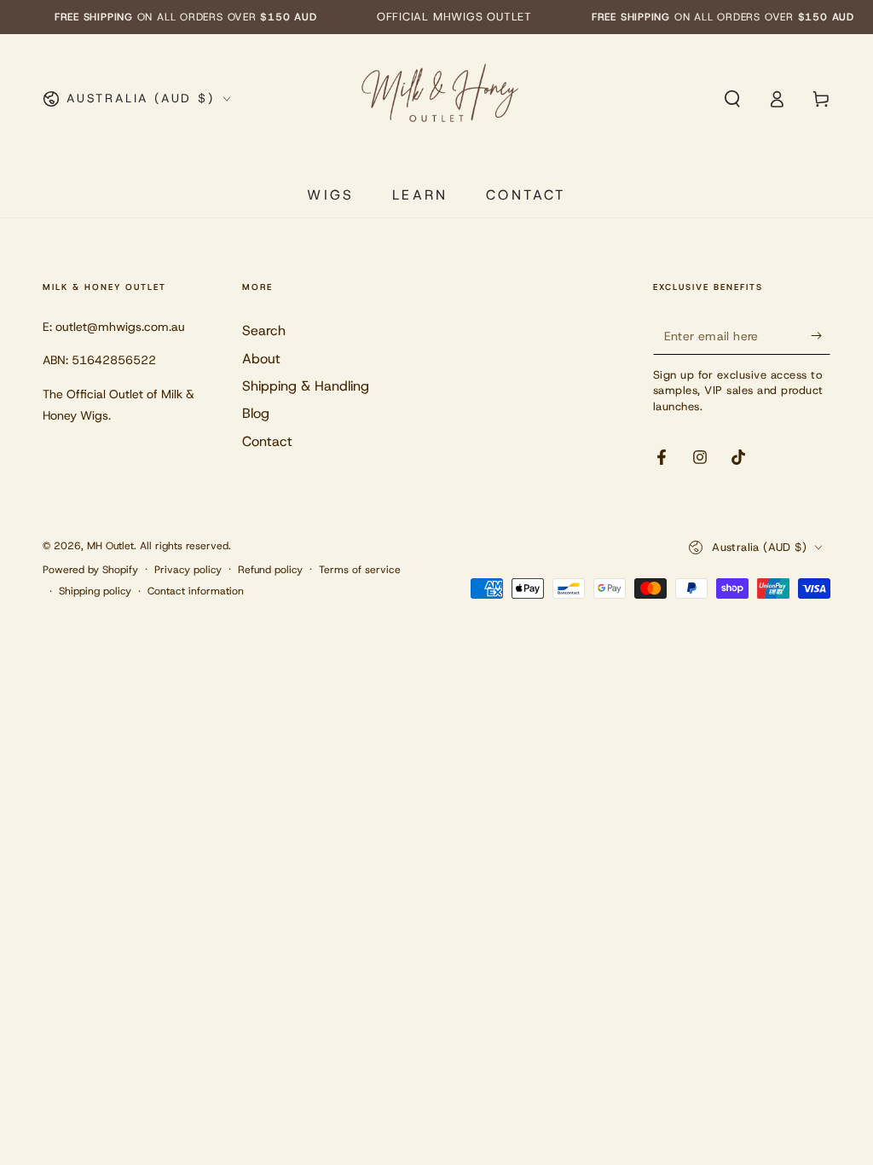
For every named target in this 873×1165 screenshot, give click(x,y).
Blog (255, 413)
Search (264, 330)
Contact (267, 441)
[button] (732, 99)
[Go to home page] (438, 99)
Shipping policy (95, 591)
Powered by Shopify (90, 570)
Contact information (195, 591)
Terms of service (360, 570)
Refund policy (270, 570)
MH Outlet (110, 546)
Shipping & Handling (305, 386)
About (261, 359)
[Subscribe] (820, 335)
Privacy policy (188, 570)
